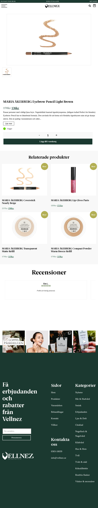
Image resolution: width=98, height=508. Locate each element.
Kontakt (54, 418)
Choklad (79, 425)
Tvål (77, 455)
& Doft (83, 418)
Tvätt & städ (81, 462)
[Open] (13, 342)
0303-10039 (56, 451)
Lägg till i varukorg (48, 141)
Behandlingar (57, 412)
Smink (78, 405)
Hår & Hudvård (82, 399)
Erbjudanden (81, 412)
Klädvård (79, 442)
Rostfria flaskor (82, 475)
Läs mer (8, 123)
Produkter (55, 399)
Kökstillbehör (81, 468)
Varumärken (56, 405)
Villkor (54, 425)
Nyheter (79, 392)
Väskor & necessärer (85, 481)
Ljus (77, 418)
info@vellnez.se (58, 458)
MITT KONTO (93, 1)
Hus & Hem (81, 449)
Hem (53, 392)
